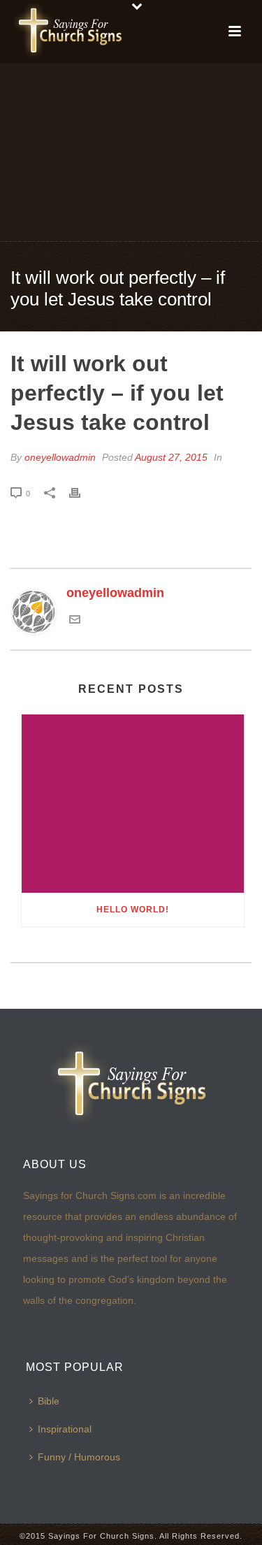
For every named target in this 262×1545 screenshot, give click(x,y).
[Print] (81, 492)
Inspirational (65, 1429)
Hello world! (132, 909)
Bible (48, 1401)
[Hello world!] (133, 803)
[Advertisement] (131, 151)
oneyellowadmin (60, 457)
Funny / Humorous (79, 1457)
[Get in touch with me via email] (74, 621)
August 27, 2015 (171, 457)
